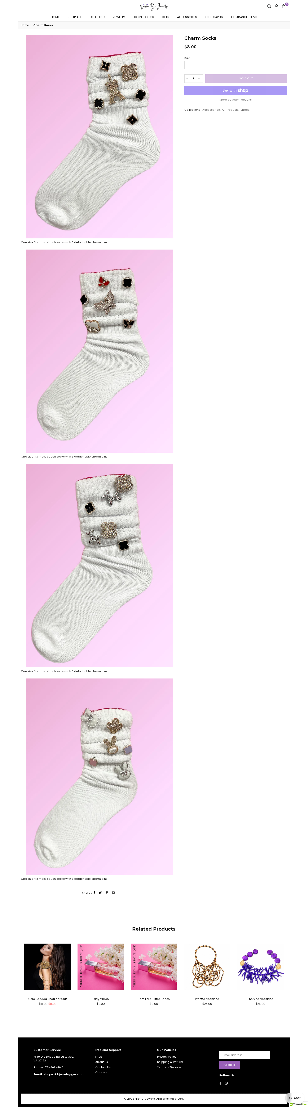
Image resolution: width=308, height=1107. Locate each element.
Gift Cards (214, 17)
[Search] (269, 6)
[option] (99, 136)
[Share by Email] (113, 892)
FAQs (98, 1057)
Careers (101, 1072)
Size (187, 58)
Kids (165, 17)
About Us (101, 1062)
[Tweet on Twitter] (100, 892)
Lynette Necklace (207, 999)
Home (55, 17)
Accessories (187, 17)
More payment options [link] (236, 100)
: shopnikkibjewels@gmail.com (64, 1074)
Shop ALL (74, 17)
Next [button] (287, 981)
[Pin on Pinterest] (107, 892)
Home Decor (144, 17)
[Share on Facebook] (94, 892)
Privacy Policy (166, 1057)
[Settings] (276, 6)
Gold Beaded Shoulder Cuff (47, 999)
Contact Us (103, 1067)
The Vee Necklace (260, 999)
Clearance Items (244, 17)
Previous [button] (20, 981)
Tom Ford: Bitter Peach (154, 999)
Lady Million (101, 999)
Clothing (97, 17)
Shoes (245, 110)
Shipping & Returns (170, 1062)
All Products (230, 110)
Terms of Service (169, 1067)
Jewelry (119, 17)
